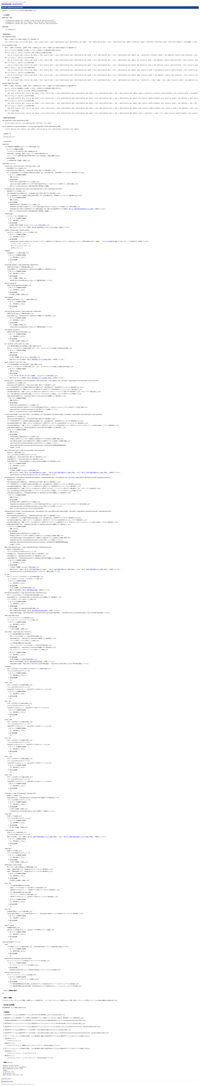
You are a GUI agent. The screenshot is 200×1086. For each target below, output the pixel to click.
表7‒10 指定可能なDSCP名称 (33, 661)
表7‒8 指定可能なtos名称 (30, 590)
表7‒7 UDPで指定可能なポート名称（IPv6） (95, 472)
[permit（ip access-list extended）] (19, 4)
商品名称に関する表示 (7, 1081)
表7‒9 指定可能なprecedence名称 (37, 610)
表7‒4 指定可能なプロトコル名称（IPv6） (39, 378)
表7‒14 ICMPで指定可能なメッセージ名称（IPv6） (78, 836)
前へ (6, 1078)
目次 (3, 1078)
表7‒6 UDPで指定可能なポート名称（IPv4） (62, 472)
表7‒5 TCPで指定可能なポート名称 (35, 472)
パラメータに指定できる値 (109, 241)
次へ (9, 1078)
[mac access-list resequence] (14, 4)
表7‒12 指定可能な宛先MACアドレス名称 (81, 209)
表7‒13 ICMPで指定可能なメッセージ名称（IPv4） (43, 836)
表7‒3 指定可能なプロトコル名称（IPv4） (39, 359)
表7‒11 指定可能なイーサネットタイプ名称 (44, 227)
